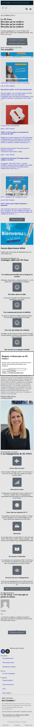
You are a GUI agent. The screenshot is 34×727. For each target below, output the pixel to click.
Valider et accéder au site (16, 372)
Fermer (4, 372)
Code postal (5, 369)
